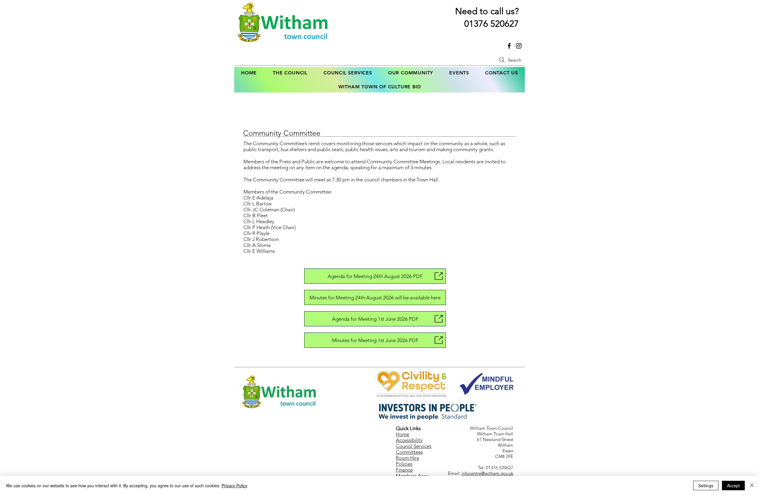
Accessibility (409, 440)
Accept (733, 485)
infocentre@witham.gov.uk (487, 473)
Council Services (413, 446)
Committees (409, 452)
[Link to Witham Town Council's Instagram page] (518, 46)
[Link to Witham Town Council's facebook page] (509, 46)
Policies (404, 464)
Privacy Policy (234, 485)
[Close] (751, 485)
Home (402, 434)
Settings (705, 485)
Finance (404, 470)
